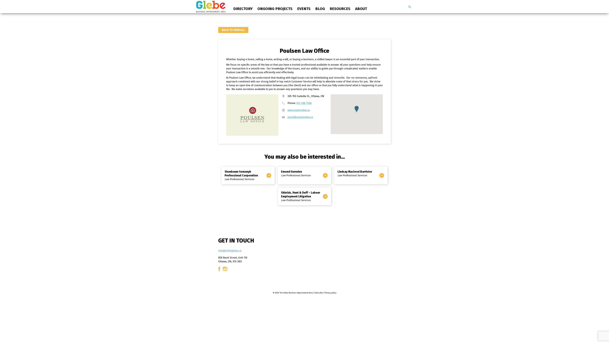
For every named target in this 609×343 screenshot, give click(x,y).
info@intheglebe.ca (229, 250)
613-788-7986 (304, 103)
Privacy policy (330, 293)
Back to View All (233, 30)
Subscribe (318, 293)
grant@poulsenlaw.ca (300, 117)
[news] (410, 7)
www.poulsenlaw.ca (299, 110)
